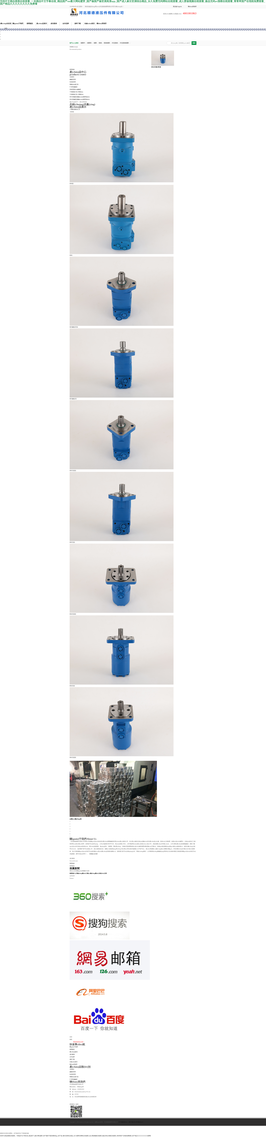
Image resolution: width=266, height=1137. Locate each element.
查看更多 (72, 69)
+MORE (72, 112)
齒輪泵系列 (73, 79)
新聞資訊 (30, 23)
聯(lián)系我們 (192, 6)
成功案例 (54, 23)
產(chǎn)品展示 (41, 23)
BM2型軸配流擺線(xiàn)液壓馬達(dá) (80, 99)
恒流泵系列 (73, 82)
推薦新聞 (75, 868)
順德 (100, 43)
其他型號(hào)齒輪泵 (75, 89)
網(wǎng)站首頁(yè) (5, 26)
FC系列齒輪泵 (73, 87)
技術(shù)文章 (103, 873)
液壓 (95, 43)
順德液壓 (107, 43)
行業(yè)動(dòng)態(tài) (92, 873)
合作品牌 (66, 23)
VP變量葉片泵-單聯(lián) (76, 92)
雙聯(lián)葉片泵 (74, 84)
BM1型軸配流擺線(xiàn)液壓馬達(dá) (80, 97)
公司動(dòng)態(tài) (80, 873)
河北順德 (115, 43)
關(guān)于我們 (18, 23)
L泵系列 (72, 77)
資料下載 (78, 23)
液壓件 (83, 43)
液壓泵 (89, 43)
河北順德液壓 (124, 43)
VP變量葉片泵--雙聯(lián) (76, 94)
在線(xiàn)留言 (89, 23)
